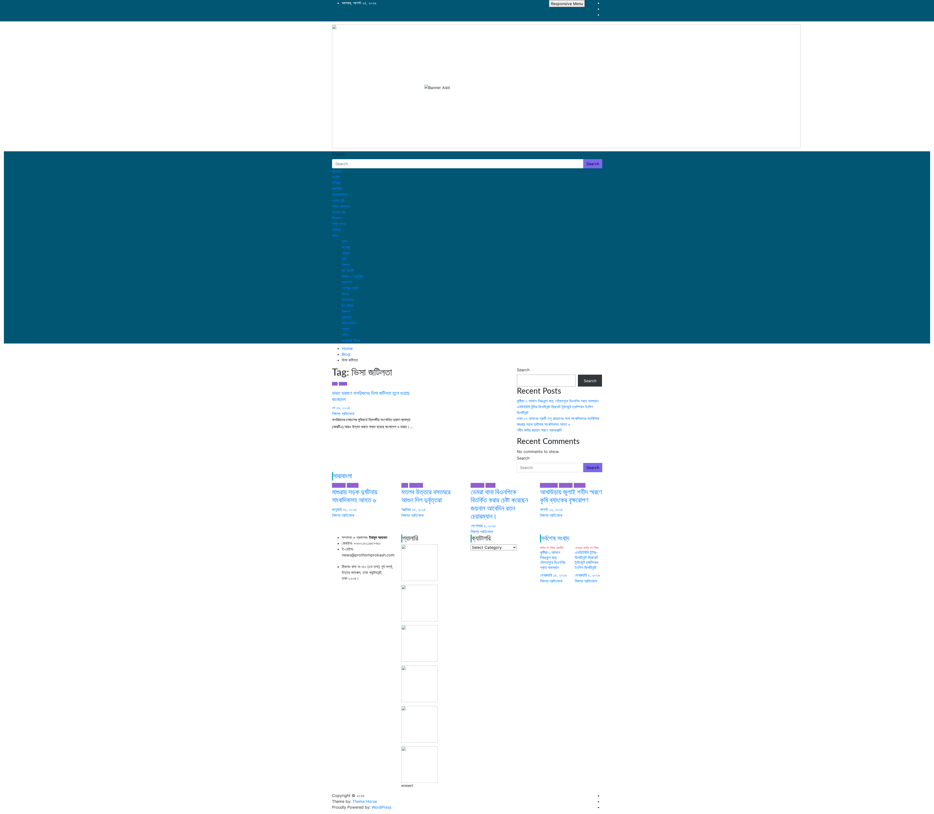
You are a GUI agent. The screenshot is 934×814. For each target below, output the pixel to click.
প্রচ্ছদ (346, 253)
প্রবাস (345, 328)
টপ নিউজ (347, 305)
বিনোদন (336, 218)
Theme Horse (364, 801)
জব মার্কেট (348, 270)
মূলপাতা (336, 171)
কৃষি (344, 258)
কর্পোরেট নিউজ (351, 340)
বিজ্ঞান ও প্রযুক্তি (353, 276)
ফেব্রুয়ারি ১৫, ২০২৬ (553, 575)
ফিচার (345, 293)
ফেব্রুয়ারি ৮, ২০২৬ (587, 575)
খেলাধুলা (578, 548)
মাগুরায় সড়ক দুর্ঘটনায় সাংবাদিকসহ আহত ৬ (543, 424)
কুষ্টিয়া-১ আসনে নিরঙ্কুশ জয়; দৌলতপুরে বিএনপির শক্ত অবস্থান (558, 400)
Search (338, 154)
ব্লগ (344, 241)
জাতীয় (336, 177)
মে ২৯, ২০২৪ (341, 407)
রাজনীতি (337, 188)
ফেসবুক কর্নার (350, 288)
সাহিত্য (336, 229)
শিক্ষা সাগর (338, 223)
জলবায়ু (346, 247)
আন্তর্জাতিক (339, 194)
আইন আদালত (341, 206)
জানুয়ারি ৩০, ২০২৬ (344, 509)
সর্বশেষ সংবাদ (555, 538)
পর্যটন (345, 334)
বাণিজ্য (336, 183)
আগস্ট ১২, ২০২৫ (551, 509)
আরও (335, 235)
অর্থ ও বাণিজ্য (549, 485)
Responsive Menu (567, 3)
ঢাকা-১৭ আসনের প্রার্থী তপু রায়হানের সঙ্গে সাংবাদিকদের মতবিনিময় (558, 418)
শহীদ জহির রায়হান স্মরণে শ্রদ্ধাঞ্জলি (539, 430)
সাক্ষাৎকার (348, 299)
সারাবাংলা (342, 476)
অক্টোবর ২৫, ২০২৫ (413, 509)
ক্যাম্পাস (347, 282)
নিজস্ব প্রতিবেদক (343, 413)
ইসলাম (346, 264)
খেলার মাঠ (338, 200)
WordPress (381, 807)
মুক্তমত (347, 317)
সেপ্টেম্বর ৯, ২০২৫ (483, 525)
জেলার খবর (339, 212)
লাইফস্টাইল (349, 323)
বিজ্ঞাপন (346, 311)
